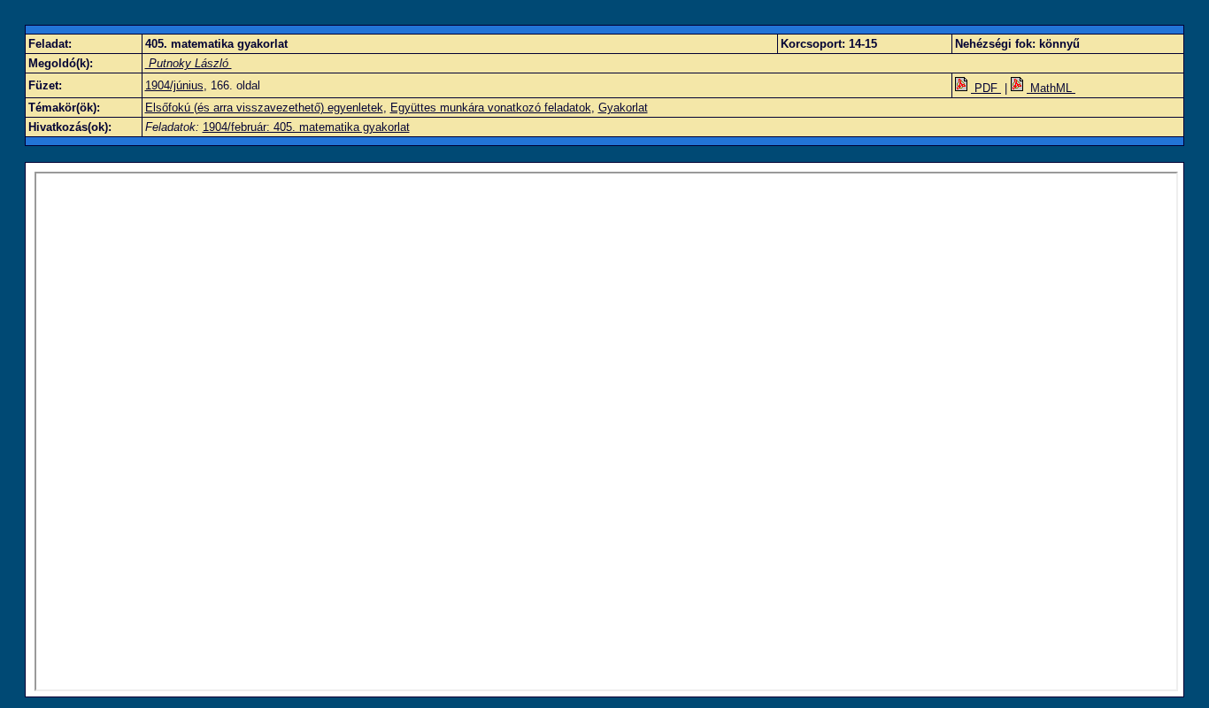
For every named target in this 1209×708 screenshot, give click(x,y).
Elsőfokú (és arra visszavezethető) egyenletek (264, 107)
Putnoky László (188, 63)
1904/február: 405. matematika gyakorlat (306, 127)
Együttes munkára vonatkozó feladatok (490, 107)
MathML (1051, 88)
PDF (986, 88)
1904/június (174, 85)
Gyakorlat (623, 107)
